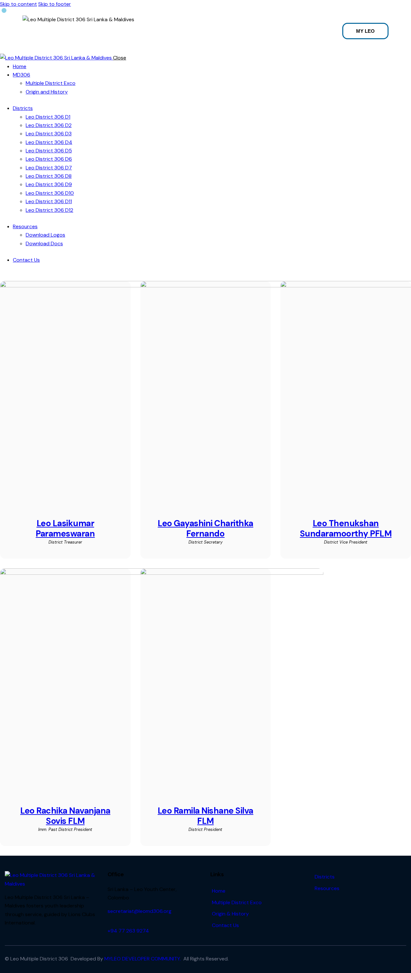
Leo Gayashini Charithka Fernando (205, 528)
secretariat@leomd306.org (139, 911)
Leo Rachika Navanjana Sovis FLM (65, 815)
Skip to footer (54, 4)
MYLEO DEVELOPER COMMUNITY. (142, 958)
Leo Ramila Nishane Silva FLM (205, 815)
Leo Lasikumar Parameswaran (65, 528)
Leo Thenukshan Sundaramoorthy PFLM (346, 528)
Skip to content (18, 4)
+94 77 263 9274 (128, 930)
